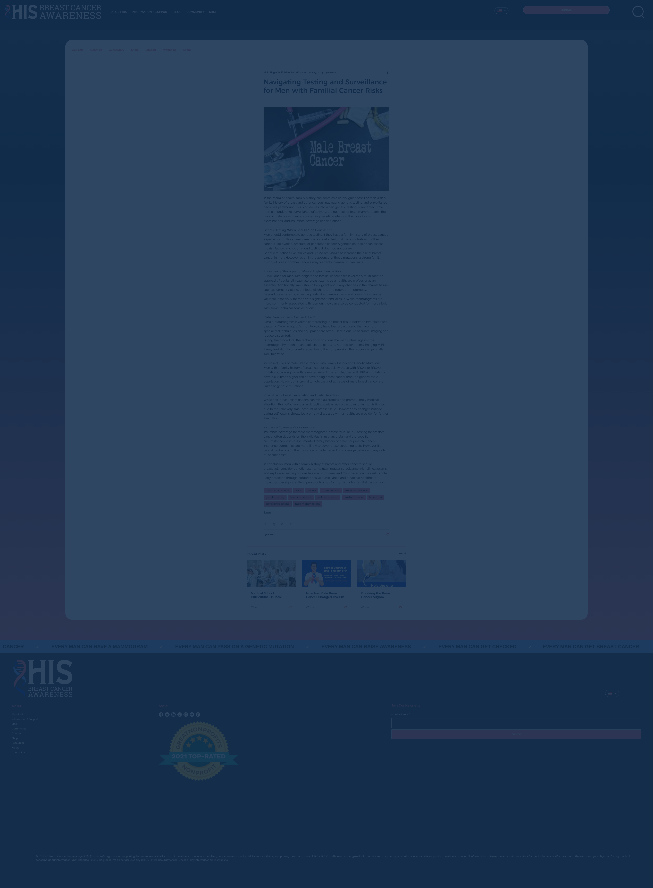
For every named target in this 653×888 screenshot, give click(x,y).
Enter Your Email (341, 448)
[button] (404, 405)
